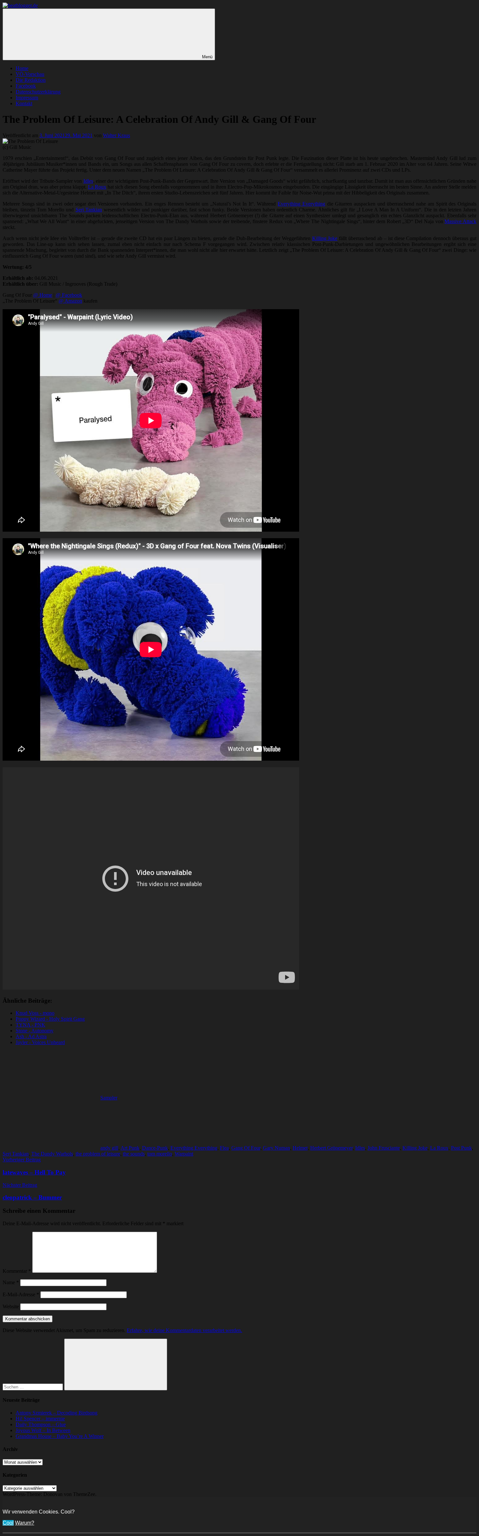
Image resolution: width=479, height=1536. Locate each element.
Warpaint (184, 1153)
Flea (224, 1148)
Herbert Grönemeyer (331, 1148)
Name (11, 1282)
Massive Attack (460, 221)
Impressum (27, 97)
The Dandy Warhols (52, 1153)
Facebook (26, 86)
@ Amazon (70, 301)
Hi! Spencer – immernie (40, 1418)
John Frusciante (384, 1148)
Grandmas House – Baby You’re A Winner (60, 1436)
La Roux (97, 187)
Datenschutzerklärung (38, 91)
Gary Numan (276, 1148)
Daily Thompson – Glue (41, 1424)
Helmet (300, 1148)
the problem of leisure (98, 1153)
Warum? (24, 1523)
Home (22, 68)
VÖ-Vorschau (30, 74)
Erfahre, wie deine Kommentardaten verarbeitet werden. (184, 1330)
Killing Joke (325, 238)
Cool (8, 1523)
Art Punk (130, 1148)
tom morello (159, 1153)
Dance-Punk (155, 1148)
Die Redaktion (31, 80)
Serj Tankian (89, 209)
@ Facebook (69, 295)
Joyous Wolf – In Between (43, 1430)
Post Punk (461, 1148)
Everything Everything (301, 204)
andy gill (109, 1148)
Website (11, 1306)
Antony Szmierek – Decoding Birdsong (56, 1412)
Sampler (108, 1097)
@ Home (42, 295)
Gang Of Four (245, 1148)
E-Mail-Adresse (21, 1294)
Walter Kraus (116, 135)
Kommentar (17, 1271)
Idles (88, 181)
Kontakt (24, 103)
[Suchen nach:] (33, 1386)
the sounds (134, 1153)
